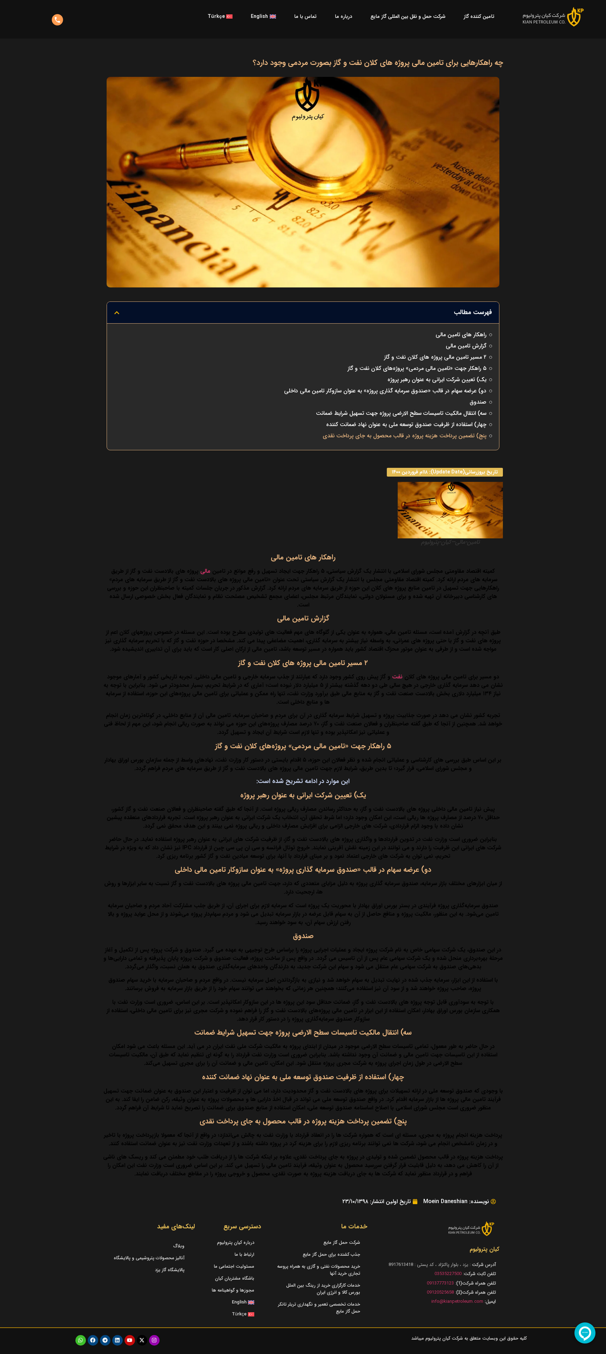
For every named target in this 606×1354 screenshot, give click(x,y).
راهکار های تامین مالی (461, 335)
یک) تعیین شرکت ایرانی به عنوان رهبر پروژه (437, 380)
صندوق (478, 402)
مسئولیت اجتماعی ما (234, 1266)
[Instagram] (154, 1340)
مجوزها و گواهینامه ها (233, 1290)
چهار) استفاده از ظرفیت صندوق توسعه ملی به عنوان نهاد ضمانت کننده (406, 424)
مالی (206, 571)
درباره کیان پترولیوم (235, 1242)
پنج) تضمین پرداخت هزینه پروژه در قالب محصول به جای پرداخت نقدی (404, 436)
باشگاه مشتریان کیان (234, 1278)
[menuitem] (263, 16)
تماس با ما (305, 16)
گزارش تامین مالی (466, 346)
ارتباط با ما (244, 1254)
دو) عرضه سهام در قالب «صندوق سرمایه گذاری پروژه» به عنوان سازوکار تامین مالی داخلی (385, 391)
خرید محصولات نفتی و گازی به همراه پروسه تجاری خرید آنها (318, 1270)
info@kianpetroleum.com (457, 1301)
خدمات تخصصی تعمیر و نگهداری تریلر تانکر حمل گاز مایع (319, 1308)
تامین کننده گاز (479, 16)
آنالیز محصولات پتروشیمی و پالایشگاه (149, 1258)
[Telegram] (105, 1340)
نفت (398, 676)
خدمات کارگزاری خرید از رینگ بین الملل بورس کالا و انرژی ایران (323, 1289)
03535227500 (448, 1273)
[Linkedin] (117, 1340)
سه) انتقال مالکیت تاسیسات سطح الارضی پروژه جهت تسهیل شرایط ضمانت (401, 413)
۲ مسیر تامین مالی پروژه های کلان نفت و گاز (435, 357)
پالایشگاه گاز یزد (169, 1270)
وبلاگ (178, 1246)
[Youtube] (129, 1340)
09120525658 (440, 1292)
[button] (117, 313)
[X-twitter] (142, 1340)
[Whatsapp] (80, 1340)
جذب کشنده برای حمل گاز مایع (331, 1254)
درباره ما (343, 16)
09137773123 (440, 1283)
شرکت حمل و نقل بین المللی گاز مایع (407, 16)
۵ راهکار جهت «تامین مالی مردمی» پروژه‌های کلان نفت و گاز (417, 368)
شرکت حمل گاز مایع (341, 1242)
